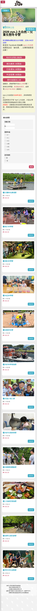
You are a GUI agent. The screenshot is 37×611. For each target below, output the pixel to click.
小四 (8, 144)
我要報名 (31, 29)
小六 (8, 149)
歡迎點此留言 (19, 87)
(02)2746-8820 (10, 89)
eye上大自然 (28, 45)
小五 (8, 147)
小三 (8, 141)
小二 (8, 138)
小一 (8, 135)
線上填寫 (22, 84)
